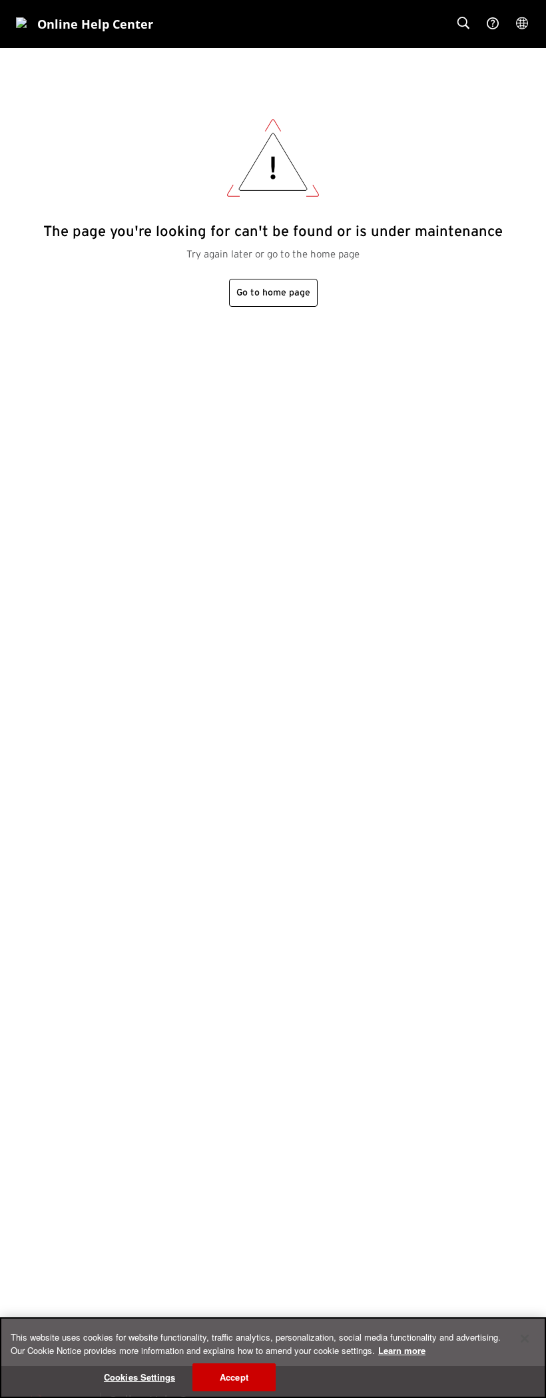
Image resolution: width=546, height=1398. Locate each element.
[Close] (524, 1338)
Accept (234, 1377)
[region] (273, 1357)
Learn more (401, 1350)
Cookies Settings (139, 1377)
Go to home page (273, 292)
